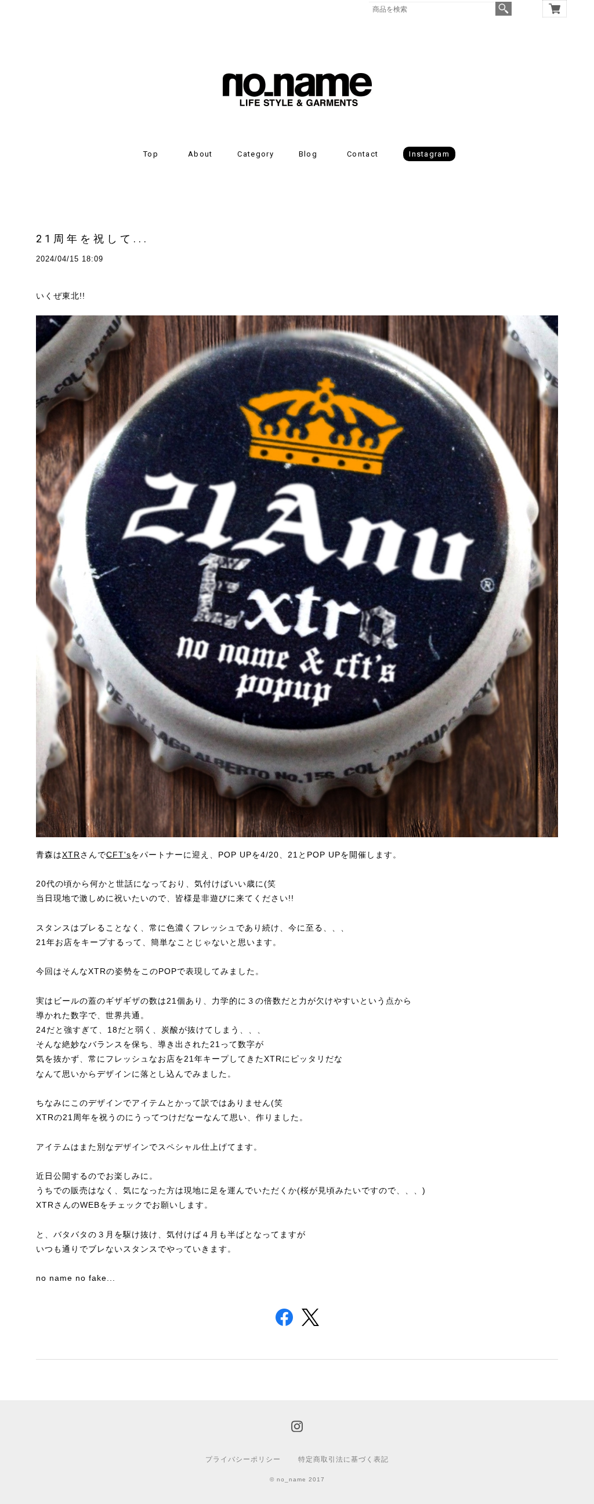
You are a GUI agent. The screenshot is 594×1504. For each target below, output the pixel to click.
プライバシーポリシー (243, 1459)
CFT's (118, 854)
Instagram (429, 154)
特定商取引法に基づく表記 (343, 1459)
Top (150, 154)
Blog (308, 154)
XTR (71, 854)
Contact (362, 154)
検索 (503, 9)
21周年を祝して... (92, 238)
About (200, 154)
